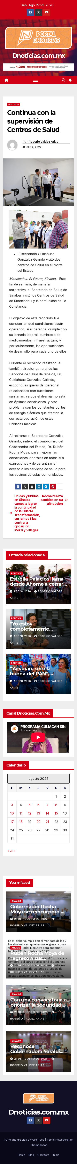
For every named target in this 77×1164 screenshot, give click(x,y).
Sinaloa (16, 901)
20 (38, 822)
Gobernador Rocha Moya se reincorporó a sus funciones (36, 912)
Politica (13, 104)
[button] (63, 80)
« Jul (11, 851)
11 (21, 813)
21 (47, 822)
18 (21, 822)
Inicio (56, 1154)
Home (21, 1154)
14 (47, 813)
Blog (31, 1154)
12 (29, 813)
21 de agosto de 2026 (31, 918)
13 (38, 813)
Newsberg (62, 1139)
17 (12, 822)
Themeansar (38, 1145)
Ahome (15, 947)
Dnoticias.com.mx (38, 56)
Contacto (43, 1154)
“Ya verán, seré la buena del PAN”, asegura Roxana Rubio (37, 674)
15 (56, 813)
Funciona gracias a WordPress (25, 1139)
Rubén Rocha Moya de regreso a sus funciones (37, 958)
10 (12, 813)
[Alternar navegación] (35, 80)
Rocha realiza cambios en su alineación (51, 500)
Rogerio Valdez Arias (43, 141)
